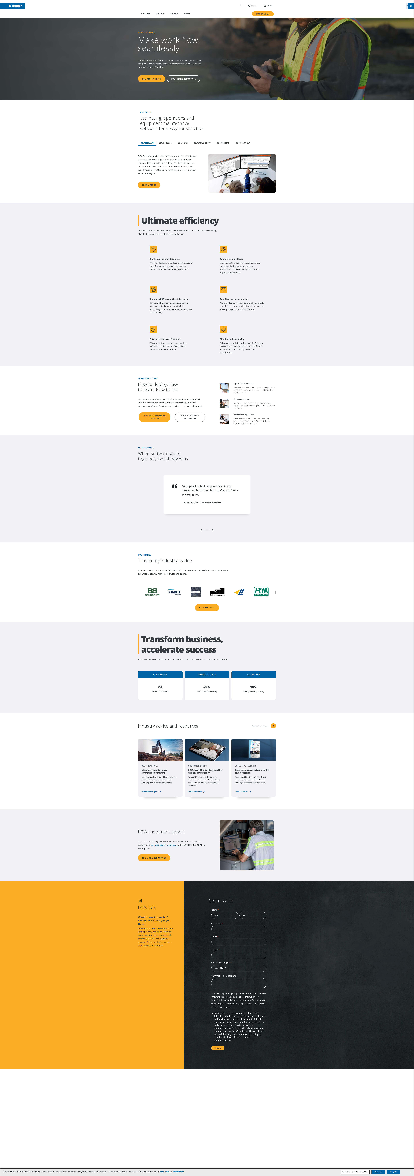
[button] (251, 5)
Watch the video (195, 792)
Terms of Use (164, 1172)
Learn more (149, 185)
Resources (174, 14)
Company (221, 923)
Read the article (241, 792)
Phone (219, 949)
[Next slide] (212, 530)
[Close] (410, 1172)
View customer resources (190, 417)
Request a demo (151, 78)
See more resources (154, 858)
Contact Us (263, 14)
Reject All (378, 1172)
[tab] (147, 143)
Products (159, 14)
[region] (207, 503)
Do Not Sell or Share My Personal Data (355, 1172)
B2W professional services (154, 417)
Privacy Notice (223, 1007)
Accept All (393, 1172)
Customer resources (183, 78)
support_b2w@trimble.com (164, 845)
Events (187, 14)
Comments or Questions (223, 975)
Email (219, 936)
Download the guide (149, 792)
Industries (145, 14)
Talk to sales (207, 607)
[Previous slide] (201, 530)
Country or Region (225, 962)
